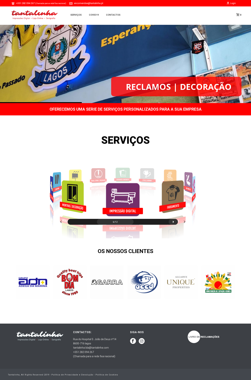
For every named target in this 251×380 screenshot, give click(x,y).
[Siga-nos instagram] (142, 341)
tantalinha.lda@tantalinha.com (91, 347)
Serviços (76, 14)
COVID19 (94, 14)
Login (233, 3)
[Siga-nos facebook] (133, 341)
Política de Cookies (107, 375)
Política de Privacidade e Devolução (72, 375)
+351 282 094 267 (41, 3)
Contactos (113, 14)
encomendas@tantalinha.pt (88, 3)
